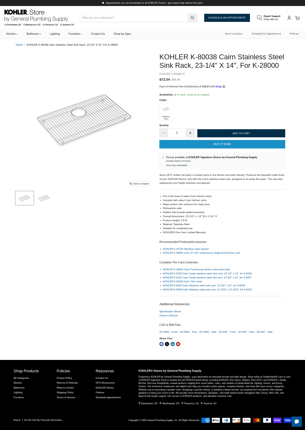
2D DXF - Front (227, 331)
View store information (176, 165)
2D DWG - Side (207, 331)
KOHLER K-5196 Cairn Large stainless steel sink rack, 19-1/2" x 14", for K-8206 (207, 273)
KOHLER (164, 73)
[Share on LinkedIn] (173, 344)
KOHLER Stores (105, 387)
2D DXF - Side (264, 331)
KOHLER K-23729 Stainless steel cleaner (186, 248)
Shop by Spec (122, 33)
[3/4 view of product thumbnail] (44, 198)
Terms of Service (66, 397)
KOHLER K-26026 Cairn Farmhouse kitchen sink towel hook (196, 269)
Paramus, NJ (51, 25)
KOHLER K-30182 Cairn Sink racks (182, 281)
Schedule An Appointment (266, 33)
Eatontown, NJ (14, 25)
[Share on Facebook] (161, 344)
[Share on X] (167, 344)
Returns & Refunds (67, 382)
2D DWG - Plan (188, 331)
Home (19, 44)
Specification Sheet (170, 311)
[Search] (192, 18)
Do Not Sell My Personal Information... (44, 420)
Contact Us (98, 33)
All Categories (21, 378)
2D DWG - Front (168, 331)
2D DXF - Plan (246, 331)
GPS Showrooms (105, 382)
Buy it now (222, 144)
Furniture (75, 33)
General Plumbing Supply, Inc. (162, 420)
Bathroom (33, 33)
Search (16, 420)
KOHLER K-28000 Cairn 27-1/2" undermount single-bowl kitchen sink (201, 252)
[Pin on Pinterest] (178, 344)
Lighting (55, 33)
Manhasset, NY (33, 25)
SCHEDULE (227, 17)
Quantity (164, 125)
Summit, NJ (68, 25)
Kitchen (11, 33)
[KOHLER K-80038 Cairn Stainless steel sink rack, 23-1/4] (24, 198)
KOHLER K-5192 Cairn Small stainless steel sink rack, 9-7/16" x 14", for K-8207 (207, 277)
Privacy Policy (64, 378)
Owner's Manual (168, 315)
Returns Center (65, 387)
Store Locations (234, 33)
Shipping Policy (65, 392)
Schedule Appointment (108, 397)
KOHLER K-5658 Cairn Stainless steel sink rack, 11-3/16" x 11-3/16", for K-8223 (207, 289)
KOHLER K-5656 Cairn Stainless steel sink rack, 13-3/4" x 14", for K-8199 (204, 285)
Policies (294, 33)
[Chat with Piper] (297, 422)
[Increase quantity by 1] (190, 132)
